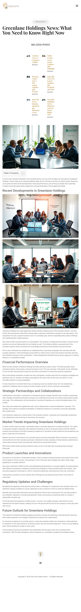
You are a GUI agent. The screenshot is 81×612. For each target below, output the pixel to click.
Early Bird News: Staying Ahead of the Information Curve (37, 106)
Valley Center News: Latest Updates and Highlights (51, 62)
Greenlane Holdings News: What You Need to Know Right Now (51, 107)
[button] (77, 5)
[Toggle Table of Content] (22, 173)
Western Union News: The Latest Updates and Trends (35, 84)
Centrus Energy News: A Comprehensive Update (38, 59)
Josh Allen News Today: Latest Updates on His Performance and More (52, 83)
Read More (35, 64)
